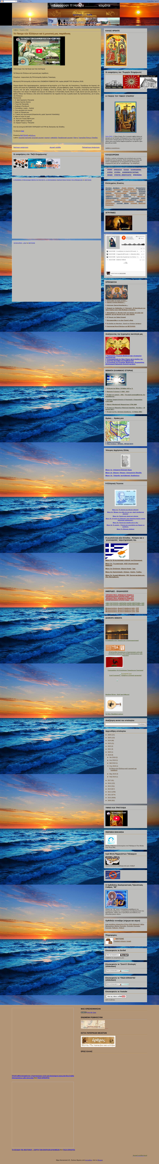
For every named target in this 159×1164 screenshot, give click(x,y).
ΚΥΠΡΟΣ (110, 172)
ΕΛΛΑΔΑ (126, 169)
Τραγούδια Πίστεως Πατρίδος (88, 137)
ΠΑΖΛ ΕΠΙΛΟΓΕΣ (43, 1078)
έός (120, 320)
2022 (109, 746)
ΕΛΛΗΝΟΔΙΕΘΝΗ (136, 169)
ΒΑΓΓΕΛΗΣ (24, 135)
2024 (109, 740)
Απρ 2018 (112, 766)
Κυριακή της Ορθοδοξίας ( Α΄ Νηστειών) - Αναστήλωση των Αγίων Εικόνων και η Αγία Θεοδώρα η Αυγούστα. (125, 309)
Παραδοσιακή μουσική (65, 137)
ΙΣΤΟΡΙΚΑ (117, 172)
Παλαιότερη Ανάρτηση (91, 147)
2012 (109, 792)
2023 (109, 743)
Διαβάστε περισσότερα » (112, 148)
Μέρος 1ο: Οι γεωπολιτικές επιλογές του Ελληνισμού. (123, 560)
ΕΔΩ (22, 131)
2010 (109, 797)
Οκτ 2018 (112, 757)
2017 (109, 780)
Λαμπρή (47, 137)
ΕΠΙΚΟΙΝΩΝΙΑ (137, 175)
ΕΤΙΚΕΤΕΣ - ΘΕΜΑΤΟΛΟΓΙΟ (122, 175)
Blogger (100, 1160)
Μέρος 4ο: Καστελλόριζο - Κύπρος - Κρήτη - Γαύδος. (123, 572)
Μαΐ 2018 (112, 763)
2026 (109, 735)
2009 (109, 800)
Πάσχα (75, 137)
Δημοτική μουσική (38, 137)
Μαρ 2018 (112, 774)
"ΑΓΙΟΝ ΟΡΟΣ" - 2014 (19, 243)
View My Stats (91, 1012)
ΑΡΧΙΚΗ (109, 169)
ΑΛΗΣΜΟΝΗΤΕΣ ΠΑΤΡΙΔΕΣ (130, 172)
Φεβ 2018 (112, 777)
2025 (109, 737)
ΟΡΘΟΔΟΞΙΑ (118, 169)
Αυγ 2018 (112, 760)
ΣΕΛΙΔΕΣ (110, 175)
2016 (109, 783)
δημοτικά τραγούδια (25, 137)
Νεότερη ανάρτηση (20, 147)
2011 (109, 795)
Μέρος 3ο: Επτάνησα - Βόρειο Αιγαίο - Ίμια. (120, 568)
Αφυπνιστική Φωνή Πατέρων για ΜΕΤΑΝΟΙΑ (121, 326)
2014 (109, 786)
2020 (109, 752)
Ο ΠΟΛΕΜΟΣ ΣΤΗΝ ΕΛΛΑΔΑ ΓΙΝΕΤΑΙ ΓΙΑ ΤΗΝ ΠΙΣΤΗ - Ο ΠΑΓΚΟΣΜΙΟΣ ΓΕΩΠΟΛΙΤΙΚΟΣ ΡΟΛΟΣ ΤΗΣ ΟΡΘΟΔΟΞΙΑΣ (48, 180)
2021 (109, 749)
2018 (109, 755)
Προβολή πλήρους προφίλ (122, 941)
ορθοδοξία (53, 137)
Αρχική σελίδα (55, 147)
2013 (109, 789)
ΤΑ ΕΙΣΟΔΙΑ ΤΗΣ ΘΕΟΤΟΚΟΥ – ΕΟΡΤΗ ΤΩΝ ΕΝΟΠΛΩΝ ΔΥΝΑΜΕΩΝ (36, 1150)
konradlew (88, 1160)
